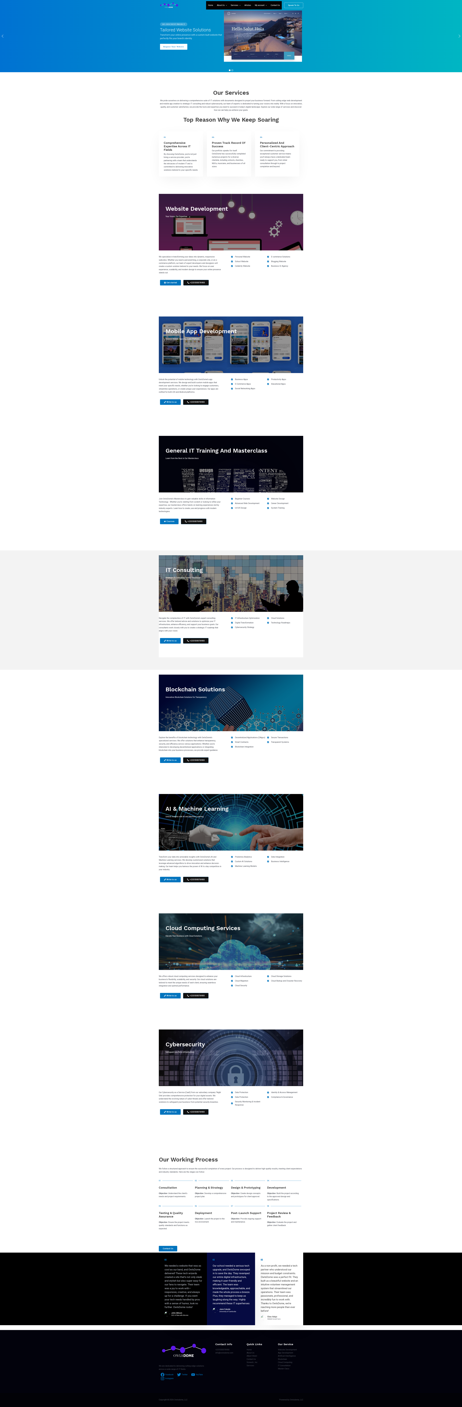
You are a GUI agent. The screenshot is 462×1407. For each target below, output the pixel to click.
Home (210, 5)
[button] (293, 5)
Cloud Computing (285, 1362)
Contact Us (275, 5)
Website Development (287, 1350)
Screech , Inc (252, 1362)
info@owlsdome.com (224, 1353)
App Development (285, 1353)
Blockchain (282, 1359)
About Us (221, 5)
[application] (226, 5)
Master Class (283, 1369)
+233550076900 (222, 1350)
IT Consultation (284, 1365)
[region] (231, 36)
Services (234, 5)
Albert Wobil (252, 1356)
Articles (247, 5)
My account (259, 5)
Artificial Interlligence (287, 1356)
